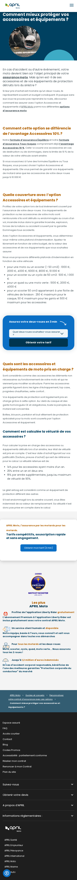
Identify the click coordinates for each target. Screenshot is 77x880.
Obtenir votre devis (15, 795)
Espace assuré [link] (11, 722)
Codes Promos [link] (11, 750)
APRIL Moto (27, 106)
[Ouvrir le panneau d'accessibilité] (7, 873)
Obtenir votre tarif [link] (38, 342)
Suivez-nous (11, 784)
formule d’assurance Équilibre (29, 140)
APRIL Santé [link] (10, 839)
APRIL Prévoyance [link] (13, 850)
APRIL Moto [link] (10, 861)
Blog (5, 744)
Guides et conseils (34, 695)
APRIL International (14, 855)
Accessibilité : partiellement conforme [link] (25, 755)
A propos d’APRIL (13, 805)
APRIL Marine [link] (11, 866)
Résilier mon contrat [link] (14, 761)
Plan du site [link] (9, 772)
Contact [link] (7, 739)
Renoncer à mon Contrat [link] (17, 766)
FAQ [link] (5, 728)
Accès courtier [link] (11, 733)
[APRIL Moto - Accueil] (12, 6)
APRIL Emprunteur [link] (13, 845)
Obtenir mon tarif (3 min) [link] (38, 548)
